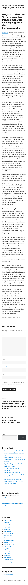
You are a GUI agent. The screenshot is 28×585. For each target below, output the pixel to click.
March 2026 (7, 531)
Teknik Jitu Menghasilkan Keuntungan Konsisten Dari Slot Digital (14, 475)
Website (4, 374)
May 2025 (7, 553)
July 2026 (7, 522)
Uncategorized (8, 574)
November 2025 (9, 540)
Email (4, 367)
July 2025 (6, 549)
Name (4, 359)
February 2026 (8, 533)
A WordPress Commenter (10, 503)
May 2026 (7, 527)
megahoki (5, 32)
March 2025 (7, 557)
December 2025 (8, 538)
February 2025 (8, 559)
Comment (5, 336)
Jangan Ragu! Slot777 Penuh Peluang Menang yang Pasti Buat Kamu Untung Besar (14, 481)
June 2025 (7, 551)
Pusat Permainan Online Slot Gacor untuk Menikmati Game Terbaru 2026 (14, 453)
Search (4, 434)
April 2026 (7, 529)
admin (6, 317)
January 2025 (8, 562)
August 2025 (8, 546)
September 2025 (9, 544)
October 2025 (8, 542)
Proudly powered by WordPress (11, 582)
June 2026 (7, 525)
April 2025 (7, 555)
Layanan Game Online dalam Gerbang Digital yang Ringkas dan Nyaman (14, 459)
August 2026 (8, 520)
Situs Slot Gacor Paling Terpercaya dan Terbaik (13, 6)
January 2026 (8, 535)
